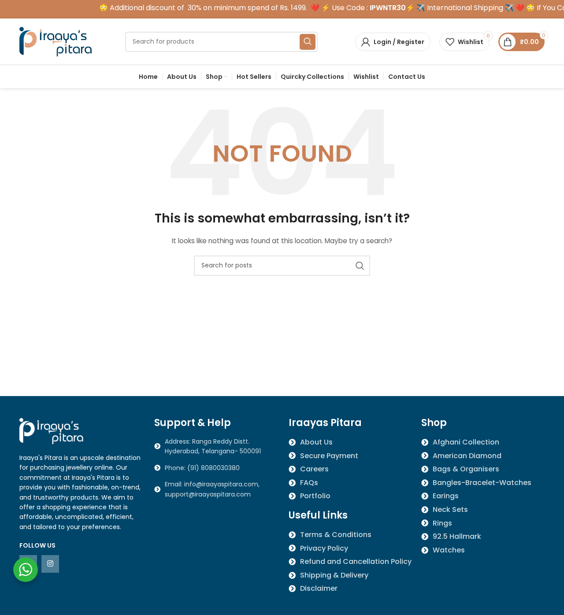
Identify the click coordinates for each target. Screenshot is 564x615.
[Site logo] (56, 41)
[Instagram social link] (50, 564)
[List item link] (215, 468)
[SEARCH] (307, 42)
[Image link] (52, 430)
